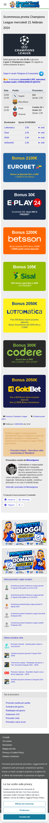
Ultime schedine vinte (13, 638)
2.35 (27, 143)
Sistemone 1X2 (12, 714)
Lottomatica (9, 127)
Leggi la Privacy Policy (35, 798)
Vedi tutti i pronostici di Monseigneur (22, 487)
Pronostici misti (12, 718)
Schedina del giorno (15, 707)
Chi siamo (7, 741)
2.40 (27, 138)
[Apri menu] (5, 4)
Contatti (6, 737)
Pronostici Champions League (16, 416)
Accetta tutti (24, 817)
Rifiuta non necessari (24, 804)
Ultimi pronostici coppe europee (18, 579)
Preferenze (24, 810)
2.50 (27, 127)
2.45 (27, 133)
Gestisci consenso (11, 756)
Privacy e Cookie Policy (13, 753)
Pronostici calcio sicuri (16, 722)
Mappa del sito (9, 749)
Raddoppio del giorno (15, 710)
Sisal (6, 133)
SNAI (6, 138)
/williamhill (9, 143)
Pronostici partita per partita (18, 703)
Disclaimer (7, 745)
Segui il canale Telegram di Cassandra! (21, 73)
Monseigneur (32, 460)
